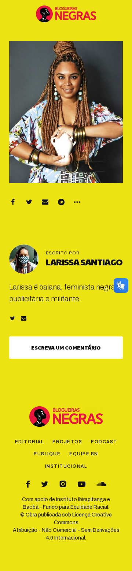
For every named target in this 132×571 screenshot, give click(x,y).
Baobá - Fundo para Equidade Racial (65, 507)
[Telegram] (61, 202)
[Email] (45, 202)
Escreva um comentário (66, 347)
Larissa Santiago (84, 261)
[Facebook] (13, 202)
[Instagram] (63, 484)
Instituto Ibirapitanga (81, 499)
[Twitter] (29, 202)
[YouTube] (81, 484)
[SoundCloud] (101, 484)
